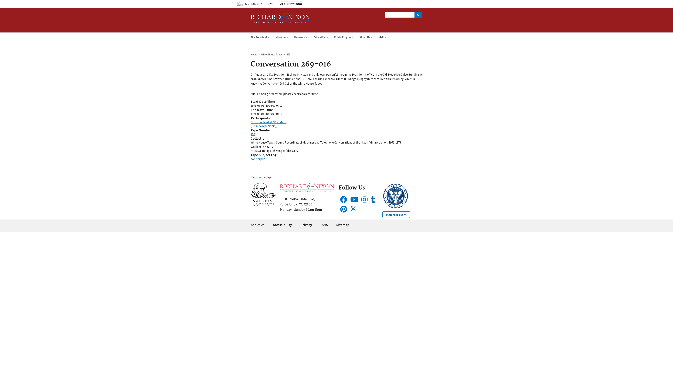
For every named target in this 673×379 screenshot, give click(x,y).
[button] (263, 205)
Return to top (261, 177)
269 (288, 54)
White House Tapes (272, 54)
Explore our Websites (291, 3)
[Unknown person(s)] (264, 126)
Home (254, 54)
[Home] (280, 19)
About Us (257, 224)
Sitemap (342, 224)
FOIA (324, 224)
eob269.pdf (258, 159)
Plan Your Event (396, 215)
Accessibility (282, 224)
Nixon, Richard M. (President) (269, 122)
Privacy (306, 224)
